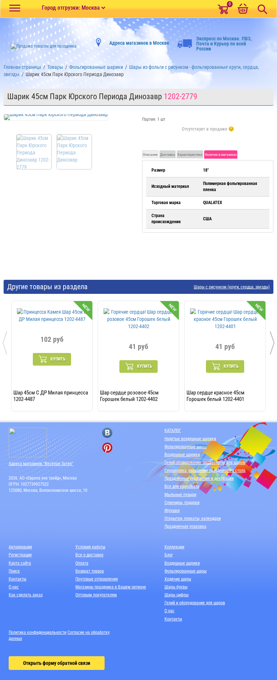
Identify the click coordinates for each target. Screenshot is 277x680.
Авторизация (20, 546)
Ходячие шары (177, 579)
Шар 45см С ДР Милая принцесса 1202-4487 (50, 395)
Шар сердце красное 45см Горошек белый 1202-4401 (215, 395)
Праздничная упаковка (185, 526)
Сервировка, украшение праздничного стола (205, 470)
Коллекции (174, 546)
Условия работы (90, 546)
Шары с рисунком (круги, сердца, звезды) (232, 287)
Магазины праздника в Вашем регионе (110, 587)
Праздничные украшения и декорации (199, 478)
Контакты (17, 579)
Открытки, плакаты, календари (192, 518)
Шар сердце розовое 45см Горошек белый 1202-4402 (129, 395)
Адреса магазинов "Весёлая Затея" (41, 463)
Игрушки (172, 510)
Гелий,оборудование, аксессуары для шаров (204, 462)
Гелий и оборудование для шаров (194, 602)
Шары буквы (176, 587)
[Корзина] (243, 9)
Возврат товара (89, 571)
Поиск (14, 571)
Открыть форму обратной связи (56, 663)
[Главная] (40, 46)
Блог (168, 554)
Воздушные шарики (182, 454)
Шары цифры (176, 594)
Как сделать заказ (26, 594)
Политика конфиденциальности (37, 632)
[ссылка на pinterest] (107, 447)
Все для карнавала (181, 486)
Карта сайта (20, 563)
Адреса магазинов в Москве (139, 43)
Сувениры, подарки (181, 502)
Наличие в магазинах (221, 154)
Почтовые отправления (96, 579)
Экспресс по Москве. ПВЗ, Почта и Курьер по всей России (224, 43)
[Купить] (208, 133)
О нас (14, 587)
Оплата (81, 563)
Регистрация (20, 554)
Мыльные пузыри (180, 494)
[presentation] (5, 342)
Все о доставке (89, 554)
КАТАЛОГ (172, 430)
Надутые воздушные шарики (190, 438)
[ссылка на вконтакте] (107, 433)
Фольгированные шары (185, 446)
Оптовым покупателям (96, 594)
